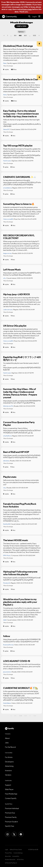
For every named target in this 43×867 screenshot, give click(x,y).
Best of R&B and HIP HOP (16, 452)
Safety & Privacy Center (16, 849)
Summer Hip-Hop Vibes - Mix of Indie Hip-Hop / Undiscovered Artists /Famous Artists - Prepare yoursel (20, 393)
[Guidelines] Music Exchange (18, 46)
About (7, 738)
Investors (8, 770)
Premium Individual (12, 808)
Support (8, 785)
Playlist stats (9, 477)
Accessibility (15, 856)
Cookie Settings (18, 853)
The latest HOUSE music (15, 540)
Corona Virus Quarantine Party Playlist (19, 423)
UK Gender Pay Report (11, 863)
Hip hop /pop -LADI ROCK (16, 294)
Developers (9, 761)
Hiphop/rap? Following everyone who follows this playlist (20, 573)
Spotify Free (9, 826)
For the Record (10, 747)
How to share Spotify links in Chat (20, 79)
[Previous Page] (4, 35)
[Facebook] (20, 834)
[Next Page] (39, 35)
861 (15, 35)
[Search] (29, 16)
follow (6, 636)
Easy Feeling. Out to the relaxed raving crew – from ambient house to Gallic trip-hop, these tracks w (21, 113)
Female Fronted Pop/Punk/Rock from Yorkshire (19, 505)
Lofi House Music (12, 269)
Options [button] (21, 32)
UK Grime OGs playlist (14, 325)
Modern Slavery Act (10, 859)
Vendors (8, 775)
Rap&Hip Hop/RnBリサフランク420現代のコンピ (22, 358)
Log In (34, 16)
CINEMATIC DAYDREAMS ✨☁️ (19, 177)
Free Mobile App (11, 794)
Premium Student (11, 821)
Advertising (9, 766)
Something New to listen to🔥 (18, 204)
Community (11, 16)
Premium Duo (10, 813)
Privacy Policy (8, 853)
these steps (27, 9)
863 (25, 35)
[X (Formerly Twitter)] (14, 834)
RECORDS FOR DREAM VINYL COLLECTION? (19, 237)
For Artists (9, 757)
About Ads (8, 856)
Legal (6, 849)
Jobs (7, 742)
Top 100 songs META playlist (17, 145)
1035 (34, 35)
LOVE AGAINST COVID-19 (16, 661)
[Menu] (39, 16)
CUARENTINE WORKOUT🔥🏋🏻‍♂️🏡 (20, 688)
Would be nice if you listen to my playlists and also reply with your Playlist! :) (20, 602)
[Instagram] (7, 834)
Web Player (9, 789)
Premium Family (11, 817)
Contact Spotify (10, 798)
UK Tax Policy (20, 859)
